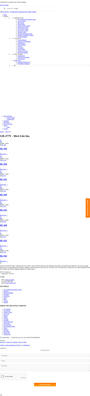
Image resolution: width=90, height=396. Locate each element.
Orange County (8, 312)
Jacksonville (7, 334)
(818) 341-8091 (4, 5)
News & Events (8, 124)
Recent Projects (8, 116)
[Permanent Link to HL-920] (3, 191)
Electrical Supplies (23, 52)
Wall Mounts (21, 43)
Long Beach (7, 310)
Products (6, 291)
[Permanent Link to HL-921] (3, 175)
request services (88, 208)
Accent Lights (21, 21)
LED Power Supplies (23, 57)
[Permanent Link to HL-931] (3, 237)
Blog (8, 127)
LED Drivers (21, 59)
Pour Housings (22, 44)
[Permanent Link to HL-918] (3, 160)
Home (5, 15)
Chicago (6, 318)
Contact (6, 128)
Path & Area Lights (23, 27)
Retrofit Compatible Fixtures (25, 35)
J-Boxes (20, 46)
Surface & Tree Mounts (24, 41)
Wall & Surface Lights (24, 26)
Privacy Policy (23, 342)
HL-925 (3, 210)
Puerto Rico (7, 333)
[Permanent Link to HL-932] (3, 252)
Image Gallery (11, 117)
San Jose (6, 329)
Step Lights (21, 22)
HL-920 (3, 195)
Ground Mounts (22, 40)
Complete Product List (24, 62)
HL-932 (3, 256)
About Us (2, 342)
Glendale (6, 320)
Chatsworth (7, 323)
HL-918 (3, 164)
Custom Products (22, 37)
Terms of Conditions (12, 342)
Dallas (5, 328)
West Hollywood (8, 321)
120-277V (8, 131)
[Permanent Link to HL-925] (3, 206)
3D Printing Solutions (24, 63)
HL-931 (3, 240)
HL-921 (3, 179)
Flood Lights (21, 24)
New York (6, 314)
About (5, 125)
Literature (6, 121)
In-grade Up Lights (23, 30)
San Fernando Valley (9, 326)
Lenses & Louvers (23, 51)
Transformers (21, 56)
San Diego (6, 331)
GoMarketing (26, 345)
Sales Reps (7, 122)
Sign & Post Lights (23, 29)
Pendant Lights (22, 32)
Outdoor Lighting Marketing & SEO (10, 345)
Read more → (4, 154)
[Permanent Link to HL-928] (3, 145)
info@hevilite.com (10, 283)
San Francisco (7, 325)
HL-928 (3, 149)
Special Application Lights (25, 33)
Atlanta (6, 315)
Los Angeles (7, 309)
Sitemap (6, 302)
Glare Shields (21, 49)
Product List (17, 60)
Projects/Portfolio (8, 293)
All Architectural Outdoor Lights (27, 19)
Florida (5, 317)
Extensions (21, 48)
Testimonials (10, 119)
